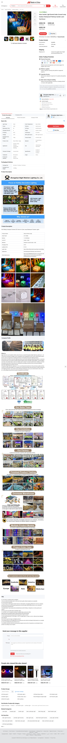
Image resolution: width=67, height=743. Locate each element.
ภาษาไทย (62, 733)
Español (14, 733)
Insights (36, 732)
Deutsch (38, 733)
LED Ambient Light (53, 694)
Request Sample (61, 36)
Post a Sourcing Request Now (17, 656)
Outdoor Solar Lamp (21, 696)
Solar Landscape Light (31, 711)
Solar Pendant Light (52, 711)
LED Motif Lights (4, 696)
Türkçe (27, 735)
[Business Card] (64, 120)
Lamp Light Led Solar (54, 717)
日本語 (55, 733)
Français (24, 733)
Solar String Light (41, 711)
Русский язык (29, 733)
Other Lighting (20, 699)
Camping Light (13, 711)
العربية (48, 733)
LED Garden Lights (21, 694)
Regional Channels (53, 731)
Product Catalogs (19, 691)
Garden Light (21, 711)
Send (13, 653)
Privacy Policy (52, 737)
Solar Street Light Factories (41, 717)
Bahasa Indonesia (38, 735)
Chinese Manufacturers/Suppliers (22, 731)
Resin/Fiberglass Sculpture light (40, 696)
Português (19, 733)
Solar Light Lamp (29, 717)
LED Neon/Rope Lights (38, 694)
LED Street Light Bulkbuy (7, 724)
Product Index (60, 731)
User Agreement (41, 737)
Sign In (41, 109)
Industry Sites (46, 731)
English (10, 733)
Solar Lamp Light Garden (7, 721)
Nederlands (43, 733)
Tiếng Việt (31, 735)
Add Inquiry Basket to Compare (19, 43)
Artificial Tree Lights (5, 699)
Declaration (47, 737)
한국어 (51, 733)
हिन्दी (58, 733)
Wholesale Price (39, 731)
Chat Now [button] (53, 33)
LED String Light (4, 694)
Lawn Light (4, 711)
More (2, 726)
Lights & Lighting (8, 9)
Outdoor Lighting (15, 9)
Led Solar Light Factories (18, 717)
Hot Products (5, 731)
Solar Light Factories (6, 717)
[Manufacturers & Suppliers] (33, 2)
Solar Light (21, 9)
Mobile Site (31, 732)
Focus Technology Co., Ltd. (25, 737)
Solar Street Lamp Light (20, 721)
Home (2, 9)
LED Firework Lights (54, 696)
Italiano (34, 733)
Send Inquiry (43, 33)
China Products (12, 731)
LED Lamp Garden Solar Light (34, 721)
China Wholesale (32, 731)
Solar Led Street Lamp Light (48, 721)
